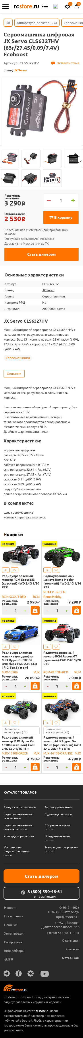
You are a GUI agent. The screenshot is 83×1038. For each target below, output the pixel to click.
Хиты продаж (13, 933)
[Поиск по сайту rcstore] (55, 6)
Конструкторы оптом (19, 836)
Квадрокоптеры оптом (20, 807)
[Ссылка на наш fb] (18, 973)
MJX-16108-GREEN (15, 753)
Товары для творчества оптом (61, 849)
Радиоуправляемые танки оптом (18, 816)
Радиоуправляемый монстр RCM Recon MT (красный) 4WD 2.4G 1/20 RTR (62, 658)
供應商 (9, 959)
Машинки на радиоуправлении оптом (16, 851)
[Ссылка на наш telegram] (7, 973)
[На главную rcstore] (26, 6)
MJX (36, 672)
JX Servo (48, 290)
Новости (10, 907)
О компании (70, 940)
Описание (14, 373)
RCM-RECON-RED (55, 672)
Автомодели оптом (58, 807)
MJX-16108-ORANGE (58, 753)
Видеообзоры (14, 950)
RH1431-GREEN (54, 592)
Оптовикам (70, 958)
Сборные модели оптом (57, 827)
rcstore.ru (43, 1011)
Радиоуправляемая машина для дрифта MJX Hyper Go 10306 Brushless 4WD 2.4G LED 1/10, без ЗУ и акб (19, 660)
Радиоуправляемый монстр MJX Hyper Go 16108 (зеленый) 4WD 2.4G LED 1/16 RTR (18, 742)
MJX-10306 (10, 672)
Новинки (13, 534)
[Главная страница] (8, 23)
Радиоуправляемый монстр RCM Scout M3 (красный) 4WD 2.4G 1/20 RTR (20, 581)
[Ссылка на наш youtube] (44, 974)
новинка (8, 544)
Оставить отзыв (68, 63)
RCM (36, 596)
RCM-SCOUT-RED (14, 596)
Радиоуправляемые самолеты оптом (18, 827)
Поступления (13, 916)
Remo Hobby (52, 596)
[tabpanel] (41, 108)
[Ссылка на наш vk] (30, 973)
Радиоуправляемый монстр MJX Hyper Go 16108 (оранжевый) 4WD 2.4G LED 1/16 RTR (62, 742)
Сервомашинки (53, 296)
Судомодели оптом (58, 814)
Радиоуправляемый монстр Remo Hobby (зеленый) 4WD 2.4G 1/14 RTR (62, 581)
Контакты (72, 949)
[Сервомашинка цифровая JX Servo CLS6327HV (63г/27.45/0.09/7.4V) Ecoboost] (9, 158)
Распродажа (13, 942)
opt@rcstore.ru (67, 916)
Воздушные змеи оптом (57, 838)
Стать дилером (41, 254)
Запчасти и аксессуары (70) (16, 730)
